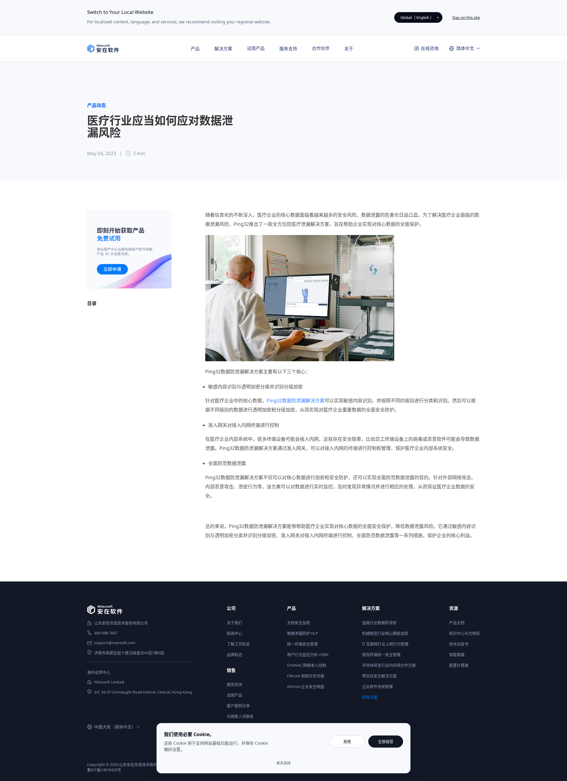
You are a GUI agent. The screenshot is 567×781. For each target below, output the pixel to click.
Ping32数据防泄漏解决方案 (296, 400)
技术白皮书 (458, 643)
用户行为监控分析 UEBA (307, 654)
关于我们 (234, 622)
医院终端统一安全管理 (381, 654)
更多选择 (283, 763)
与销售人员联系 (240, 716)
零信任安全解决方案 (379, 675)
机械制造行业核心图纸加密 (385, 633)
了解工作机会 (238, 643)
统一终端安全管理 (302, 643)
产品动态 (96, 105)
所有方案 (369, 697)
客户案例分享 (238, 705)
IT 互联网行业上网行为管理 (385, 643)
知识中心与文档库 (464, 633)
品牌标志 (234, 654)
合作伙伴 (321, 48)
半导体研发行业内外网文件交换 (389, 665)
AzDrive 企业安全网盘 (305, 686)
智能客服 (457, 654)
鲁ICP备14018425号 (104, 769)
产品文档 (457, 622)
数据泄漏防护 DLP (302, 633)
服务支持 (234, 684)
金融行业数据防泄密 (379, 622)
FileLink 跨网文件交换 (305, 675)
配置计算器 (458, 665)
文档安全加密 (298, 622)
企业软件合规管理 (377, 686)
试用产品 (256, 48)
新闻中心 (234, 633)
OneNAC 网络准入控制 (306, 665)
